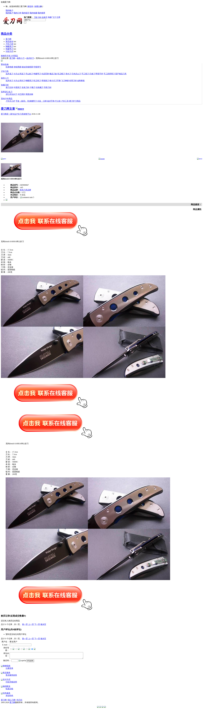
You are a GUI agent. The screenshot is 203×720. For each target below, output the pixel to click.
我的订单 (17, 13)
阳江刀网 (11, 700)
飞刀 (54, 17)
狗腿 (50, 17)
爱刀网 (8, 39)
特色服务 (6, 693)
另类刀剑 (47, 87)
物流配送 (6, 686)
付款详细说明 (11, 682)
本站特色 (9, 696)
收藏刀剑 (5, 85)
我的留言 (25, 13)
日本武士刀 (76, 74)
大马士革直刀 (19, 74)
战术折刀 (30, 58)
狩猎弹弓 (37, 67)
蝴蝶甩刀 (9, 46)
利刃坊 (19, 700)
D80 (39, 17)
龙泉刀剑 (25, 87)
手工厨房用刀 (109, 74)
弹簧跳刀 (45, 81)
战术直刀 (9, 74)
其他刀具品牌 (25, 190)
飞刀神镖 (65, 81)
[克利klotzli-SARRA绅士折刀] (22, 157)
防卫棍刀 (61, 74)
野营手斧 (99, 74)
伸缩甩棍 (17, 67)
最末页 (43, 624)
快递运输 (9, 689)
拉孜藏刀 (39, 87)
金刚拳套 (81, 81)
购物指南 (6, 666)
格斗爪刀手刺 (55, 81)
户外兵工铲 (10, 101)
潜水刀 (68, 74)
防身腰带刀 (32, 101)
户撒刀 (32, 87)
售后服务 (6, 673)
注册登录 (9, 668)
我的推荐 (41, 13)
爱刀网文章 (8, 108)
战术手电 (51, 101)
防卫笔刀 (37, 81)
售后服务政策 (11, 675)
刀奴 (36, 17)
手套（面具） (21, 101)
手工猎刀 (85, 74)
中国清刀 (17, 87)
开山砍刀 (29, 74)
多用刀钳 (73, 81)
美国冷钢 (29, 94)
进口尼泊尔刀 (11, 94)
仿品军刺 (45, 74)
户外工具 (65, 101)
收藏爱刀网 (5, 2)
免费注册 (38, 6)
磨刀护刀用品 (74, 101)
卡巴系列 (21, 94)
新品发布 (9, 41)
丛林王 (44, 17)
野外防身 (5, 64)
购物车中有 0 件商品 (9, 56)
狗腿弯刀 (9, 49)
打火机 (58, 101)
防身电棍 (9, 67)
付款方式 (9, 51)
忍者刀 (92, 74)
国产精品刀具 (121, 74)
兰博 (58, 17)
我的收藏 (33, 13)
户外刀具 (9, 44)
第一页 (25, 624)
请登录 (30, 6)
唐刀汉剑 (9, 87)
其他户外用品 (6, 99)
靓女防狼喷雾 (27, 67)
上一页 (31, 624)
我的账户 (9, 10)
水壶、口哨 (42, 101)
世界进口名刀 (6, 92)
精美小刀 (20, 58)
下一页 (37, 624)
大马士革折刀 (19, 81)
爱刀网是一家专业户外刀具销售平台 (16, 114)
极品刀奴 (53, 74)
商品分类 (6, 33)
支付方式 (6, 679)
